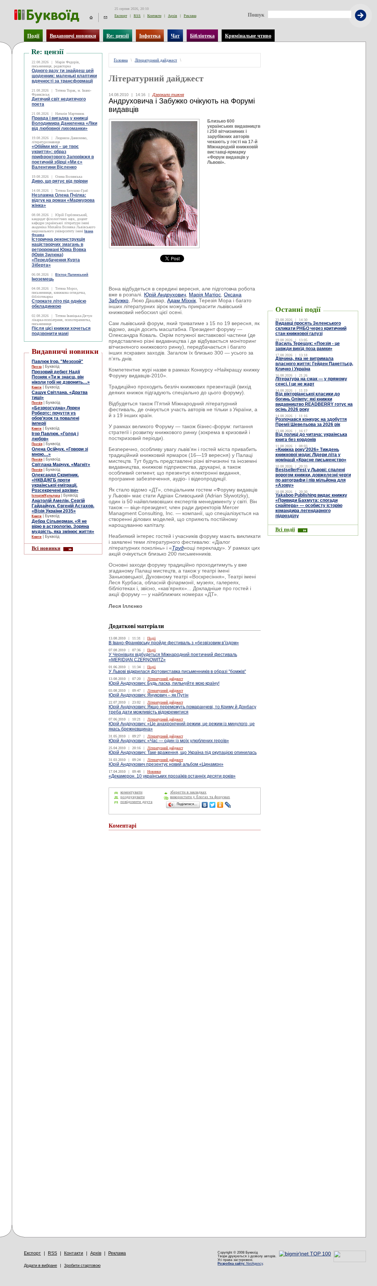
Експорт (120, 16)
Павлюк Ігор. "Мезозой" (57, 361)
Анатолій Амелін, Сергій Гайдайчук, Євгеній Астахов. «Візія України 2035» (63, 506)
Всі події (285, 529)
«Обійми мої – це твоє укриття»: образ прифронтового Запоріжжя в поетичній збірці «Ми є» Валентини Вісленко (63, 157)
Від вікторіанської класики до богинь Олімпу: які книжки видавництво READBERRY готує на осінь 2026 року (314, 401)
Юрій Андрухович (165, 294)
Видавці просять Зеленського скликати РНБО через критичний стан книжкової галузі (310, 328)
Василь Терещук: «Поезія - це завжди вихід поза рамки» (307, 346)
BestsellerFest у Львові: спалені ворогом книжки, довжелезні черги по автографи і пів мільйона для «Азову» (313, 477)
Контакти (154, 16)
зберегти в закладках (188, 792)
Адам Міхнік (181, 300)
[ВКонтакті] (205, 805)
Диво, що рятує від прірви (60, 181)
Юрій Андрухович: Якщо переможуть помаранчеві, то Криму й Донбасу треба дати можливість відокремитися (182, 709)
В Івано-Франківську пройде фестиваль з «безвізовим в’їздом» (174, 642)
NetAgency (240, 1263)
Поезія (37, 403)
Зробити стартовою (82, 1265)
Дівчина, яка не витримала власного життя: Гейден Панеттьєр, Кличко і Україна (314, 363)
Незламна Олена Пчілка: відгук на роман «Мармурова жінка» (63, 200)
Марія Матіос (205, 294)
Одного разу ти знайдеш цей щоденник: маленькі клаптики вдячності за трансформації (64, 76)
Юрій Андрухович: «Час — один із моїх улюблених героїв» (169, 740)
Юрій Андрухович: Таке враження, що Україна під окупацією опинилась (183, 752)
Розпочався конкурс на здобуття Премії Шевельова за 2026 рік (311, 422)
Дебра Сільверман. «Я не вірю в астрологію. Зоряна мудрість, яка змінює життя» (63, 526)
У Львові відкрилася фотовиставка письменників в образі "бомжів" (177, 671)
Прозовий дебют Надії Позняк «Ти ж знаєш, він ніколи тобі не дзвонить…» (61, 377)
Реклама (190, 16)
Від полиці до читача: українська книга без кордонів (311, 437)
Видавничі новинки (73, 36)
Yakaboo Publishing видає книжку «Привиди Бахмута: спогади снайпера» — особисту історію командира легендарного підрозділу (311, 505)
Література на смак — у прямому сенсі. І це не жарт (311, 381)
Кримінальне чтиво (248, 36)
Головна (121, 60)
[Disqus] (185, 935)
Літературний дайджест (156, 60)
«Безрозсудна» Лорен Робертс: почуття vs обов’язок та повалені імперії (56, 415)
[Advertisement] (313, 64)
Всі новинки (46, 548)
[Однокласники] (220, 805)
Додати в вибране (40, 1265)
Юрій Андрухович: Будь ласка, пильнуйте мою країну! (164, 683)
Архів (172, 16)
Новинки (154, 771)
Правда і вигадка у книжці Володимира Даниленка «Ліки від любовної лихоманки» (64, 123)
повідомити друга (136, 802)
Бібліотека (202, 36)
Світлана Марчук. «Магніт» (61, 464)
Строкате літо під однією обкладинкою (59, 304)
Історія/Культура (46, 495)
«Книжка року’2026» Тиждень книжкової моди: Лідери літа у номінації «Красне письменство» (310, 454)
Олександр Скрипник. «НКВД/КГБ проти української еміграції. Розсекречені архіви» (55, 482)
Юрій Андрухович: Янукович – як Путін (148, 695)
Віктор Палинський (71, 274)
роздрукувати (132, 797)
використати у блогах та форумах (200, 797)
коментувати (131, 792)
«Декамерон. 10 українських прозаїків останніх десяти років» (172, 776)
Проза (37, 367)
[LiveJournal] (228, 805)
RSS (137, 16)
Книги (37, 387)
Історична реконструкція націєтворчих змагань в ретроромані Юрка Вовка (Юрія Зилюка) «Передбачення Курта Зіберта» (59, 252)
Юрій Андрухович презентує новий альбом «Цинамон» (166, 764)
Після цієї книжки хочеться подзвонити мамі (61, 331)
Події (33, 36)
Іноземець (43, 279)
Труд (178, 548)
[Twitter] (212, 805)
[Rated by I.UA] (350, 1260)
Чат (175, 36)
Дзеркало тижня (168, 94)
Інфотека (150, 36)
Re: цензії (117, 36)
